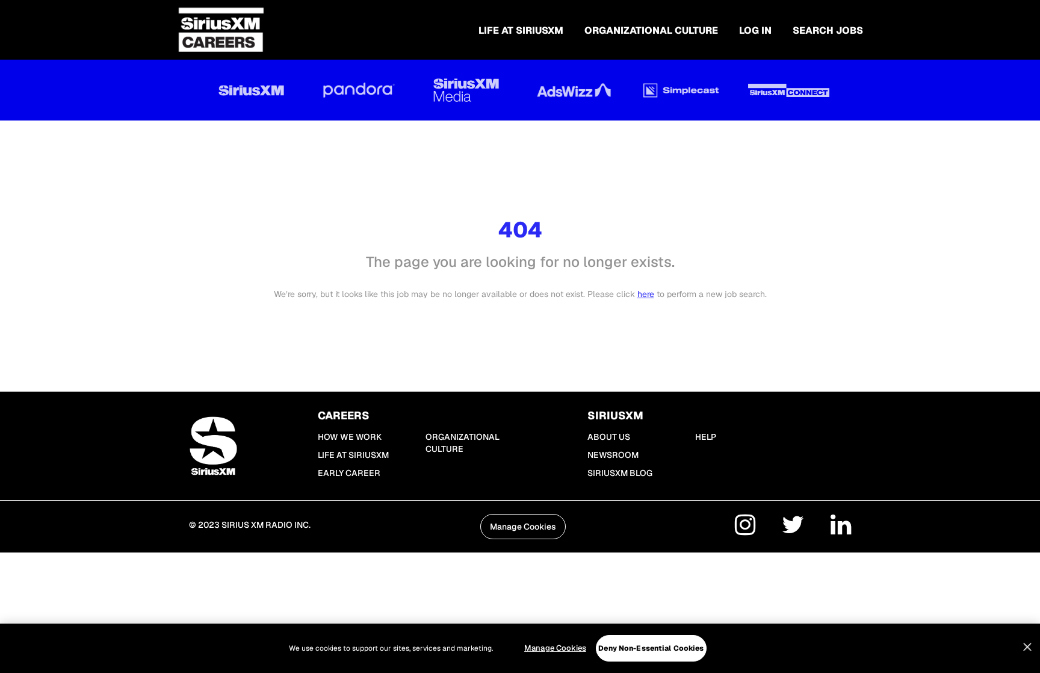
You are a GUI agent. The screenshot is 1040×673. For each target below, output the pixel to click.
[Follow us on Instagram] (745, 527)
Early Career (349, 473)
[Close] (1027, 647)
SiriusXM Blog (619, 473)
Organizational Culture (651, 30)
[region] (520, 648)
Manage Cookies (555, 648)
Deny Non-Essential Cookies (651, 648)
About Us (608, 436)
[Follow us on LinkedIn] (841, 527)
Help (705, 436)
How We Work (350, 436)
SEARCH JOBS (828, 30)
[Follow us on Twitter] (793, 527)
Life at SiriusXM (353, 454)
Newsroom (613, 454)
